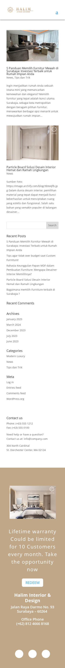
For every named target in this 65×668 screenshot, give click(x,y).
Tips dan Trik (22, 77)
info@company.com (36, 439)
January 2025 (14, 319)
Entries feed (13, 387)
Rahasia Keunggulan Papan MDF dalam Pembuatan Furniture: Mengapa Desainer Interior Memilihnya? (31, 270)
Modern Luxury (15, 356)
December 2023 (15, 330)
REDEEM (32, 582)
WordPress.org (15, 399)
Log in (10, 382)
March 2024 (13, 324)
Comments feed (16, 393)
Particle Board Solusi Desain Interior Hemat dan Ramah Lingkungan (31, 168)
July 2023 (11, 336)
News (9, 77)
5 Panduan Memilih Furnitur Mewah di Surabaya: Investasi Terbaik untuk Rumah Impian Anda (32, 71)
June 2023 (12, 341)
